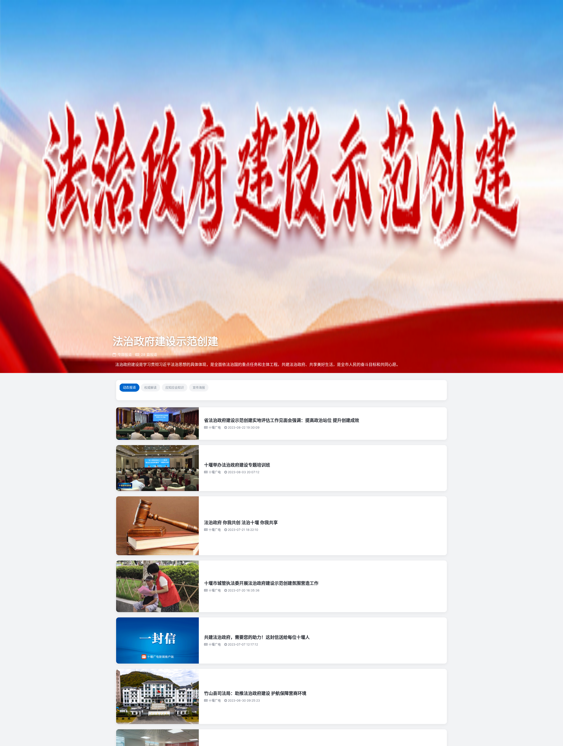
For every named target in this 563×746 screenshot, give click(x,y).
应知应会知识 (174, 387)
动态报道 (129, 387)
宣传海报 (199, 387)
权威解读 (150, 387)
